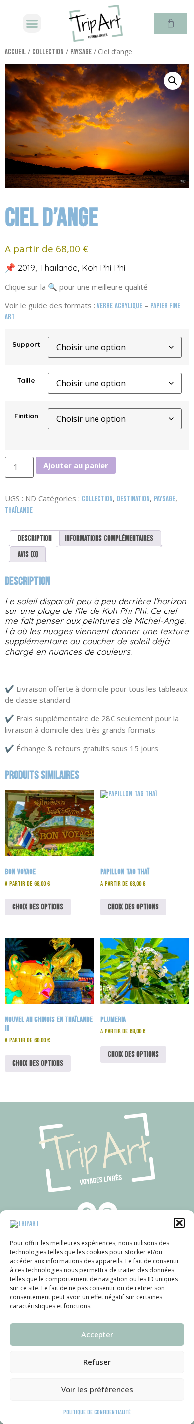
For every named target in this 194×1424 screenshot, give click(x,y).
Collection (48, 52)
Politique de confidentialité (97, 1412)
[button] (179, 1223)
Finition (26, 415)
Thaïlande (19, 510)
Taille (26, 380)
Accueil (15, 52)
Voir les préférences (97, 1389)
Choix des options (37, 907)
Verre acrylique (119, 306)
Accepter (97, 1334)
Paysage (81, 52)
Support (26, 344)
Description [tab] (35, 538)
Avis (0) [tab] (28, 554)
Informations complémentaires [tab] (109, 538)
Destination (133, 499)
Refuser (97, 1362)
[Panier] (170, 23)
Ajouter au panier (75, 465)
